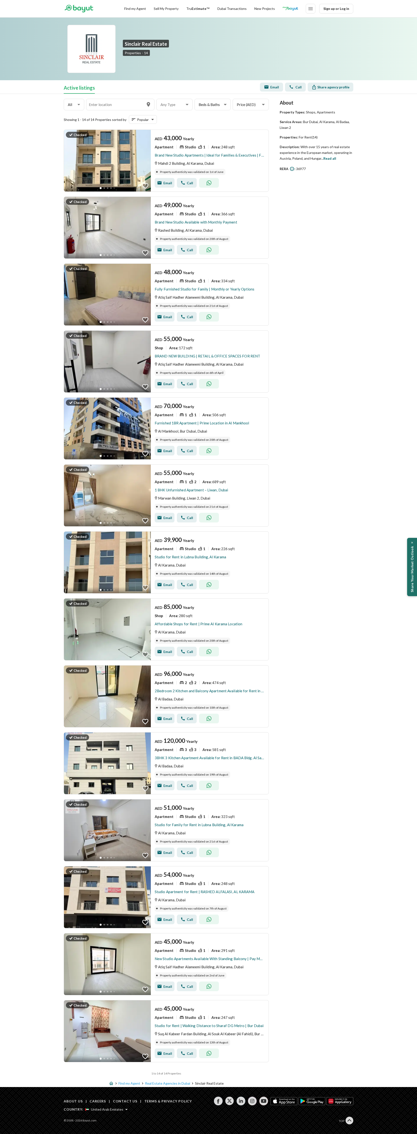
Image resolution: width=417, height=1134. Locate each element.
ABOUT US (73, 1101)
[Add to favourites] (145, 186)
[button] (74, 104)
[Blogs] (290, 8)
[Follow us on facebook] (218, 1101)
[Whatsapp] (209, 183)
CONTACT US (125, 1101)
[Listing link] (166, 160)
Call (298, 87)
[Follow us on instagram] (252, 1101)
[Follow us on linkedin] (240, 1101)
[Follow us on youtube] (263, 1101)
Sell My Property (166, 9)
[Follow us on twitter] (229, 1101)
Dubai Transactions (232, 9)
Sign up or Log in (336, 9)
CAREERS (98, 1101)
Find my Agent (135, 9)
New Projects (264, 9)
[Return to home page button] (79, 9)
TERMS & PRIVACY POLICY (168, 1101)
